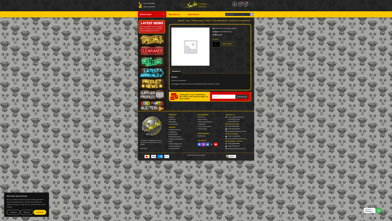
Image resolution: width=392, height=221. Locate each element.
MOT (171, 141)
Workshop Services (175, 130)
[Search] (252, 14)
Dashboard (201, 136)
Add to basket (227, 44)
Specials (171, 117)
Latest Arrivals (173, 124)
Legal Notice (202, 124)
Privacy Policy (202, 129)
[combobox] (237, 14)
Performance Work (175, 137)
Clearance (172, 119)
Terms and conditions (205, 126)
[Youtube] (216, 144)
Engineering (173, 132)
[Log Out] (251, 4)
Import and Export (175, 146)
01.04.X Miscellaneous (225, 32)
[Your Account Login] (234, 4)
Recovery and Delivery (176, 139)
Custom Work (173, 134)
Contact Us (201, 117)
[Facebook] (199, 144)
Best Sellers (172, 122)
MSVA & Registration (175, 144)
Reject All (27, 212)
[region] (26, 205)
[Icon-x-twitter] (211, 144)
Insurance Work (174, 148)
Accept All (39, 212)
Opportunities (202, 119)
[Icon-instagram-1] (203, 144)
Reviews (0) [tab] (176, 71)
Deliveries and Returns (205, 122)
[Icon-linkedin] (207, 144)
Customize (13, 212)
